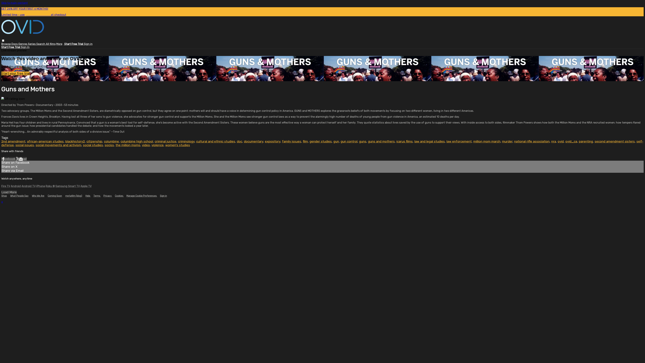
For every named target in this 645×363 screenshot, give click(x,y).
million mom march (486, 141)
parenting (586, 141)
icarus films (404, 141)
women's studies (177, 145)
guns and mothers (381, 141)
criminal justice (165, 141)
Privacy (107, 195)
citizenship (94, 141)
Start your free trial (15, 73)
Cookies (119, 195)
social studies (93, 145)
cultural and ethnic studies (215, 141)
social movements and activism (58, 145)
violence (158, 145)
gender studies (321, 141)
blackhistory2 (75, 141)
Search (41, 44)
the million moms (128, 145)
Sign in (88, 44)
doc (239, 141)
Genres (23, 44)
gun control (349, 141)
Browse (6, 44)
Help (88, 195)
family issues (291, 141)
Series (32, 44)
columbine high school (137, 141)
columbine (111, 141)
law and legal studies (429, 141)
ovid (561, 141)
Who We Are (38, 195)
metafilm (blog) (73, 195)
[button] (3, 40)
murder (507, 141)
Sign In (25, 47)
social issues (24, 145)
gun (336, 141)
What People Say (19, 195)
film (305, 141)
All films (51, 44)
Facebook (8, 159)
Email (23, 159)
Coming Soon (55, 195)
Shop (4, 195)
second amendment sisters (615, 141)
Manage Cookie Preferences (141, 195)
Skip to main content (14, 3)
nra (553, 141)
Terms (97, 195)
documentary (253, 141)
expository (272, 141)
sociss (109, 145)
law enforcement (459, 141)
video (146, 145)
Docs (14, 44)
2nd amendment (13, 141)
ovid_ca (571, 141)
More (59, 44)
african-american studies (45, 141)
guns (362, 141)
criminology (186, 141)
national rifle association (532, 141)
